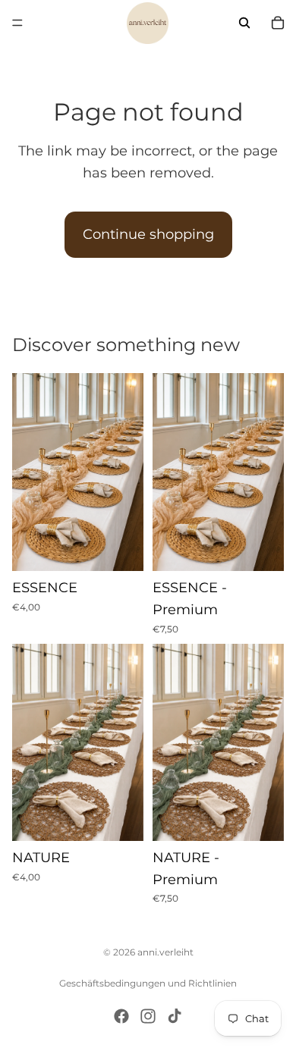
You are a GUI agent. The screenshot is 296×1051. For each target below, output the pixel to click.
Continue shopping (148, 234)
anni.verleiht (165, 952)
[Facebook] (121, 1016)
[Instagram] (148, 1016)
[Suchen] (244, 22)
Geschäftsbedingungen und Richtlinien (148, 983)
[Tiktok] (174, 1016)
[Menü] (17, 22)
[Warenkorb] (277, 22)
